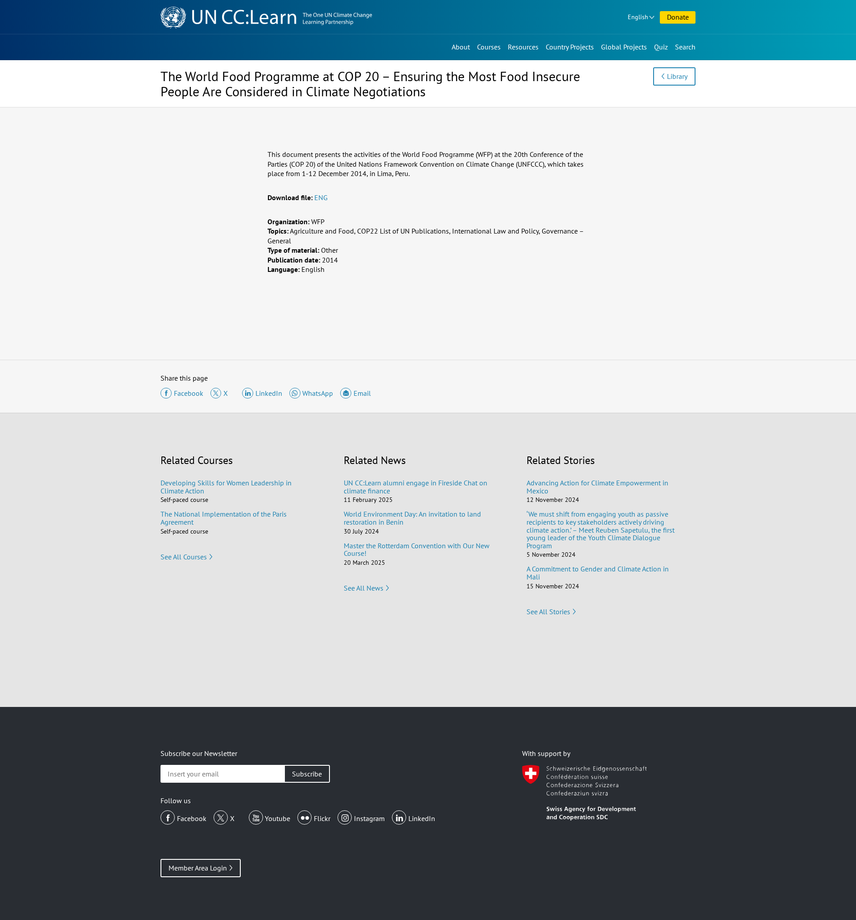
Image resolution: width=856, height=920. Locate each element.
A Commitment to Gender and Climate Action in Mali (598, 572)
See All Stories (548, 611)
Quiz (661, 46)
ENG (321, 197)
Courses (489, 46)
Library (677, 76)
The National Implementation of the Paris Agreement (223, 517)
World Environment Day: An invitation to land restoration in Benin (412, 517)
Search (685, 46)
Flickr (322, 818)
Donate (678, 16)
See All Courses (183, 556)
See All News (363, 587)
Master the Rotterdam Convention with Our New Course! (417, 549)
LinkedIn (421, 818)
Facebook (191, 818)
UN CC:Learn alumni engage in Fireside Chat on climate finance (415, 486)
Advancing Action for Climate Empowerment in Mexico (597, 486)
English (638, 17)
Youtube (277, 818)
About (461, 46)
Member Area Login (198, 867)
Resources (523, 46)
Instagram (369, 818)
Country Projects (570, 46)
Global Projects (624, 46)
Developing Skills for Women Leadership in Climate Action (226, 486)
